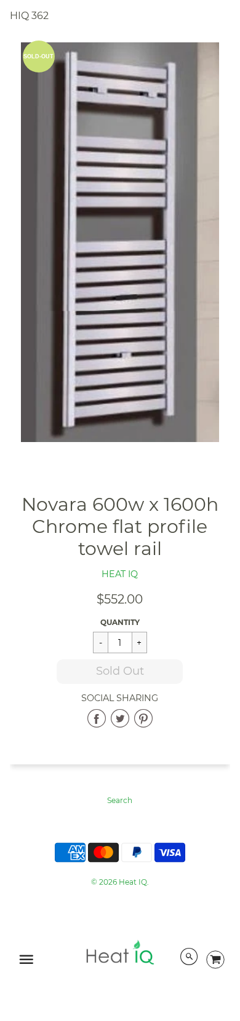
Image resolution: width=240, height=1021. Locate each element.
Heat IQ (120, 574)
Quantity (120, 622)
